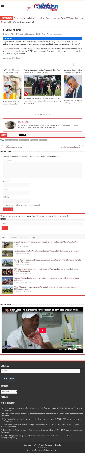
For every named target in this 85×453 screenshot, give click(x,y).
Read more (31, 103)
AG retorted (11, 48)
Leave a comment (55, 34)
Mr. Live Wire (9, 34)
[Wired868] (42, 6)
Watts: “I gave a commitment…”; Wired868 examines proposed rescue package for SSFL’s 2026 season (47, 288)
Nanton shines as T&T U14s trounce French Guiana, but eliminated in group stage (47, 251)
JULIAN (4, 419)
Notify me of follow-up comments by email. (22, 205)
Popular (14, 237)
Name (6, 181)
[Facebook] (40, 447)
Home (5, 22)
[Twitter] (42, 447)
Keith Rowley (24, 140)
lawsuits (34, 140)
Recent (5, 237)
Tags (33, 237)
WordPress (38, 445)
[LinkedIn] (44, 447)
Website (6, 197)
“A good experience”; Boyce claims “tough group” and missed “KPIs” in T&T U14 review (46, 243)
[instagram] (47, 447)
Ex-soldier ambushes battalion (70, 146)
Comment (7, 160)
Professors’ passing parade (13, 146)
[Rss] (38, 447)
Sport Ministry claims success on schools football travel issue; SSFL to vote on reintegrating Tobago (37, 436)
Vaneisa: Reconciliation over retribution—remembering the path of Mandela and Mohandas (46, 279)
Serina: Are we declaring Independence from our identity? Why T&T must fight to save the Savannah (47, 261)
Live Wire (13, 22)
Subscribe (9, 378)
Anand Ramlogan (11, 140)
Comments (24, 237)
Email (6, 189)
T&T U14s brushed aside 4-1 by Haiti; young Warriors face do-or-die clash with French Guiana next (46, 270)
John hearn (5, 424)
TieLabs (58, 445)
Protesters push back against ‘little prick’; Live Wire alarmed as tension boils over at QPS (42, 71)
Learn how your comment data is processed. (50, 216)
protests (43, 140)
